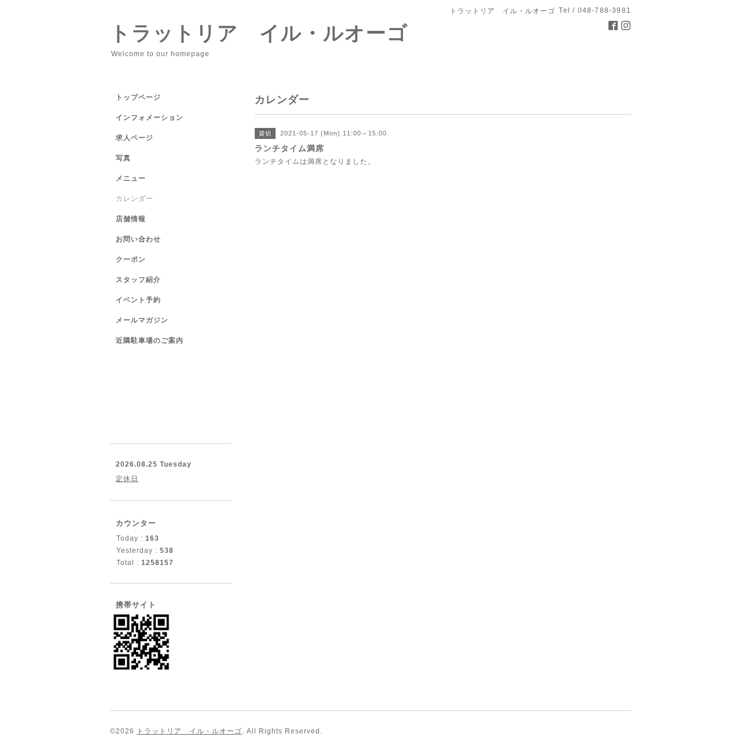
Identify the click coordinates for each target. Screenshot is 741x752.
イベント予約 (138, 300)
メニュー (131, 178)
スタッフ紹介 (138, 280)
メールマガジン (142, 320)
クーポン (131, 259)
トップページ (138, 97)
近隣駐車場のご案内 (150, 340)
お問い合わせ (138, 239)
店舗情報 (131, 219)
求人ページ (134, 138)
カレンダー (134, 199)
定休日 (127, 479)
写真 (123, 158)
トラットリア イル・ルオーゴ (259, 32)
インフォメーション (150, 117)
